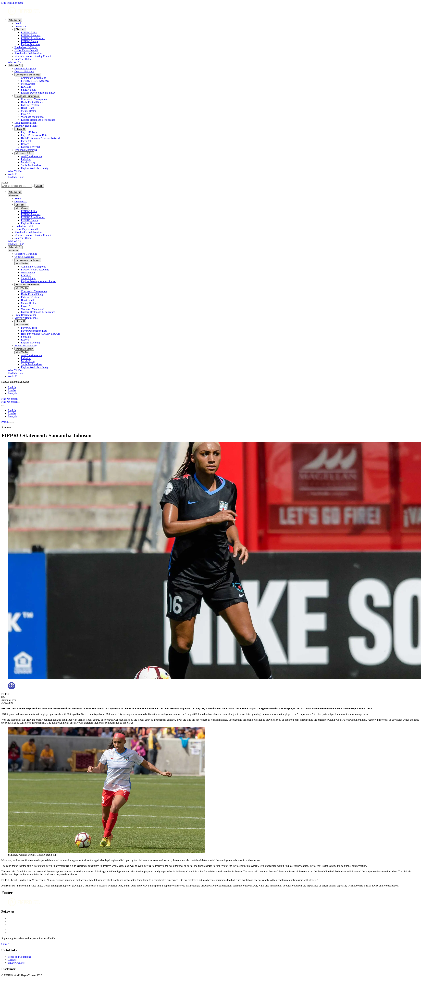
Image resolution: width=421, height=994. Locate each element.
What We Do (15, 65)
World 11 (12, 174)
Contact (5, 944)
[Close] (12, 422)
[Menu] (9, 422)
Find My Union (16, 177)
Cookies (12, 959)
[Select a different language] (2, 405)
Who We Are (15, 20)
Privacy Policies (16, 962)
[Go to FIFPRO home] (210, 11)
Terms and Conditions (19, 956)
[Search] (19, 402)
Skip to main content (12, 2)
